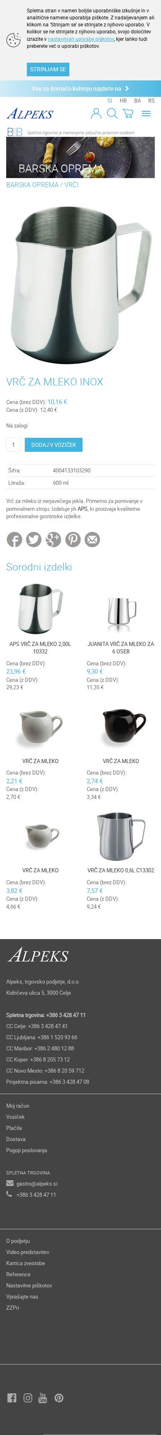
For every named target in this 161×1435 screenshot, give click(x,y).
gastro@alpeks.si (37, 1183)
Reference (18, 1274)
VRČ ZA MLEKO (40, 761)
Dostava (16, 1139)
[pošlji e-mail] (92, 539)
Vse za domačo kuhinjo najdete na (78, 88)
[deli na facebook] (15, 539)
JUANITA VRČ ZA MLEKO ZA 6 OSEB (121, 647)
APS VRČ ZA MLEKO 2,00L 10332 (40, 647)
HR (123, 100)
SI (109, 100)
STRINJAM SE (48, 69)
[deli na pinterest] (73, 539)
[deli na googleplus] (54, 539)
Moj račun (17, 1105)
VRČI (71, 184)
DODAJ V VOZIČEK (53, 445)
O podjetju (18, 1241)
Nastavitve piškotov (29, 1285)
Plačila (14, 1128)
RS (151, 100)
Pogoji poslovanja (26, 1150)
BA (137, 100)
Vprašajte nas (22, 1296)
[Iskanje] (112, 113)
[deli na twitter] (34, 539)
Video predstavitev (27, 1252)
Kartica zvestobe (25, 1263)
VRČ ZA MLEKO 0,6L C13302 (121, 870)
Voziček (15, 1116)
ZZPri (12, 1307)
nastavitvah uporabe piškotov (81, 38)
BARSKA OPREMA (32, 184)
